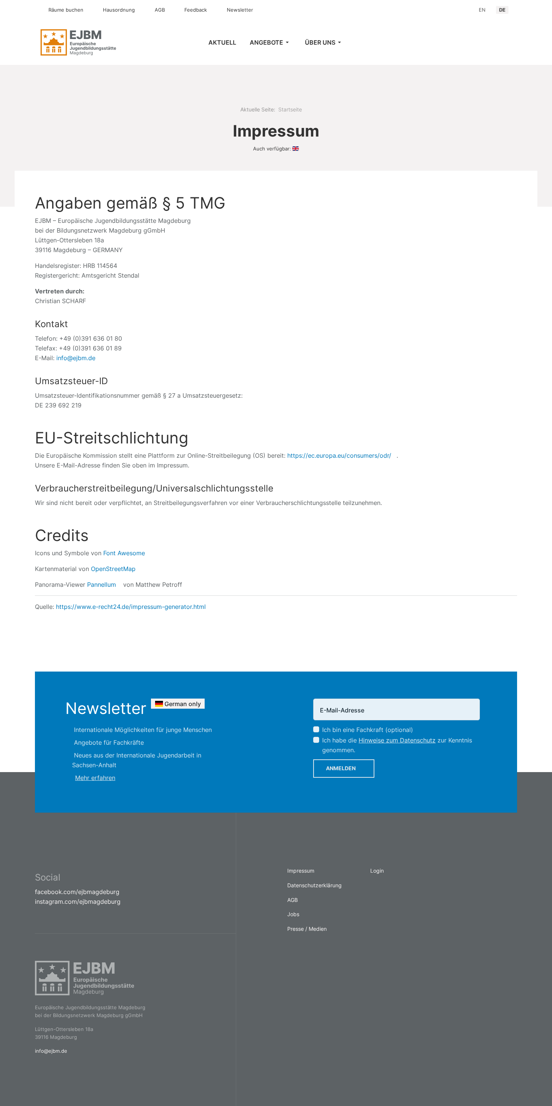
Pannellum (101, 584)
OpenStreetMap (113, 569)
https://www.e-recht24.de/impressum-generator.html (131, 606)
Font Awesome (124, 553)
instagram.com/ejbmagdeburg (78, 901)
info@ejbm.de (75, 358)
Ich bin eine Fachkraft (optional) (367, 729)
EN (482, 10)
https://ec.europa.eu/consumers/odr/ (339, 455)
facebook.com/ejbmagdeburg (77, 892)
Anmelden (341, 768)
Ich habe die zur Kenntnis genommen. (397, 745)
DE (502, 10)
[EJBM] (94, 42)
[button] (270, 42)
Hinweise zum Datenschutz (397, 740)
